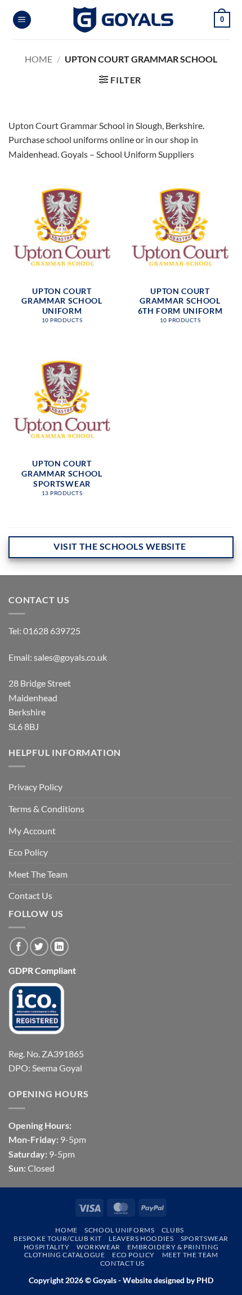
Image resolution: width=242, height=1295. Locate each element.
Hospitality (47, 1247)
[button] (22, 20)
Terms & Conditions (46, 808)
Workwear (98, 1247)
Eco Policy (28, 852)
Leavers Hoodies (141, 1238)
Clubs (173, 1230)
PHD (204, 1280)
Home (38, 59)
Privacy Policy (35, 786)
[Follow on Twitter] (39, 946)
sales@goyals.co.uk (70, 657)
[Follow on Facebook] (19, 946)
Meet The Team (38, 874)
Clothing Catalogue (64, 1255)
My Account (32, 830)
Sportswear (204, 1238)
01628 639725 (51, 630)
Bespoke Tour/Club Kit (58, 1238)
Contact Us (30, 895)
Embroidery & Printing (172, 1247)
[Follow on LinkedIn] (59, 946)
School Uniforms (119, 1230)
